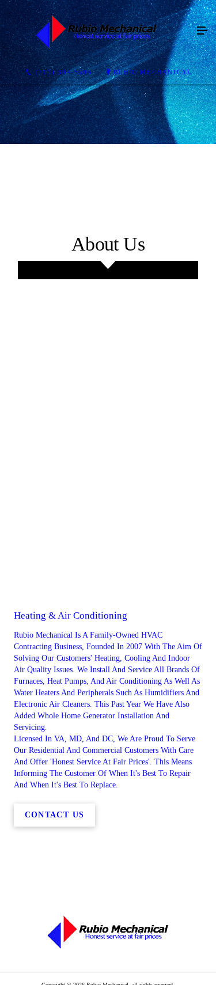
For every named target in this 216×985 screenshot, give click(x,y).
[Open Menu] (202, 31)
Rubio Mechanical (152, 72)
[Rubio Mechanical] (96, 31)
